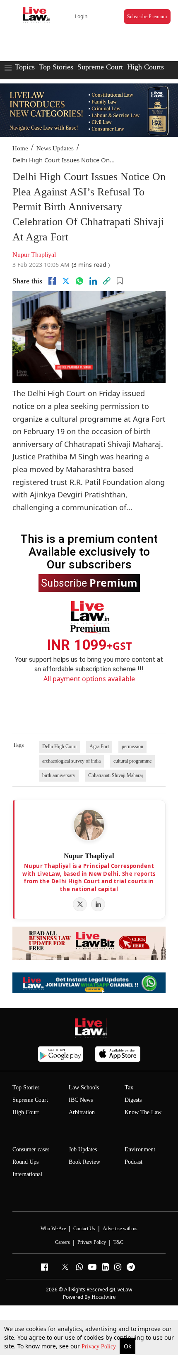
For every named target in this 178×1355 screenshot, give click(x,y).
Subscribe (89, 582)
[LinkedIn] (98, 904)
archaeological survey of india (71, 761)
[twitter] (66, 281)
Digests (133, 1100)
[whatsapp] (79, 281)
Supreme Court (100, 67)
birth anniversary (58, 775)
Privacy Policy (100, 1346)
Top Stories (56, 67)
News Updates (55, 148)
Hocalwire (103, 1297)
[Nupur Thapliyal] (89, 825)
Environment (140, 1149)
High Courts (145, 67)
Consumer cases (30, 1149)
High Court (25, 1112)
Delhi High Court (59, 746)
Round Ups (25, 1162)
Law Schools (84, 1087)
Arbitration (82, 1112)
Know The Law (143, 1112)
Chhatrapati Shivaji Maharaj (115, 775)
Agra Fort (99, 746)
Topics (25, 67)
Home (20, 148)
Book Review (84, 1162)
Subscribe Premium (147, 16)
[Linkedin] (93, 281)
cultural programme (132, 761)
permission (132, 746)
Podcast (133, 1162)
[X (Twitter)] (80, 904)
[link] (107, 281)
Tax (129, 1087)
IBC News (81, 1100)
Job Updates (83, 1149)
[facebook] (52, 281)
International (27, 1174)
